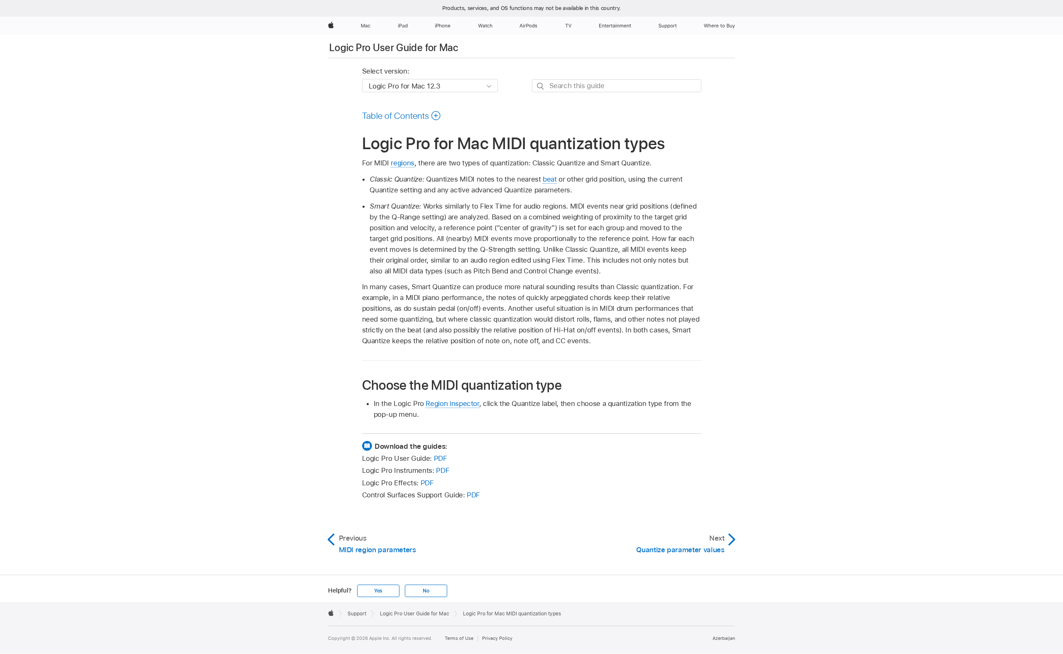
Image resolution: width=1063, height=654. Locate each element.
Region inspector (452, 403)
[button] (401, 115)
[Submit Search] (540, 86)
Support (357, 614)
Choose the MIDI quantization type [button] (462, 385)
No (426, 591)
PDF (440, 458)
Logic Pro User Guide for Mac (393, 48)
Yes (378, 591)
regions (402, 163)
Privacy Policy (497, 638)
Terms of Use (459, 638)
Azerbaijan (724, 638)
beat (550, 179)
